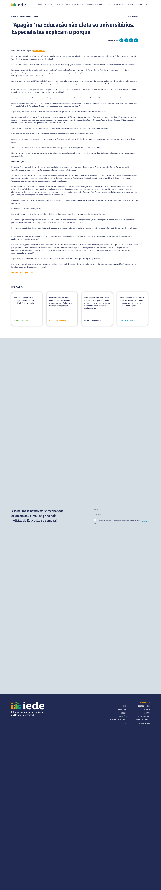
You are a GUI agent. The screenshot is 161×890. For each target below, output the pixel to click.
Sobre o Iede (49, 4)
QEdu (108, 4)
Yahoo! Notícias (39, 50)
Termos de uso (144, 723)
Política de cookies (143, 720)
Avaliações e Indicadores (74, 4)
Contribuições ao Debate (95, 4)
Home (40, 4)
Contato (139, 4)
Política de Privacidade (130, 521)
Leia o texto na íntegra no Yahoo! (23, 272)
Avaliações (123, 716)
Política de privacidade (141, 716)
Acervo (130, 4)
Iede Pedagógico (119, 4)
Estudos (60, 4)
